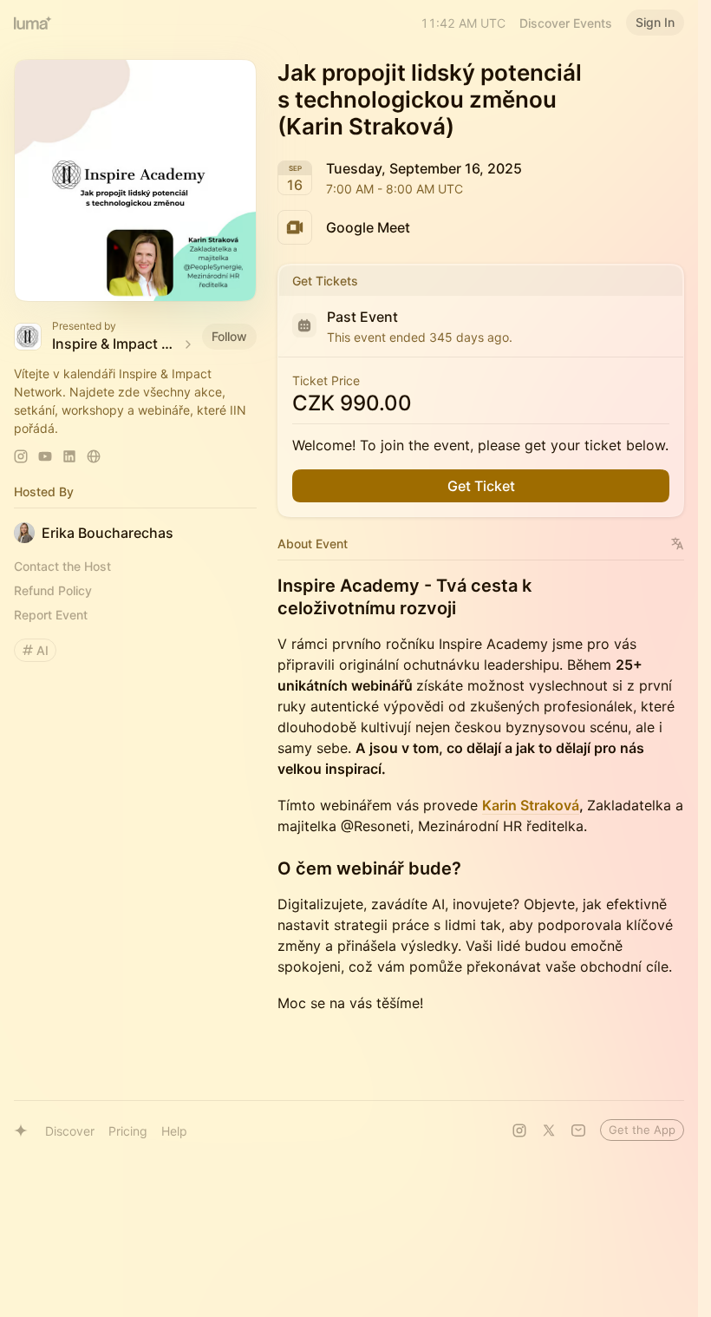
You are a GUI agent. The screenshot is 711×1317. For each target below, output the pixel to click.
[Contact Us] (578, 1130)
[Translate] (677, 543)
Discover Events (565, 23)
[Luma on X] (549, 1130)
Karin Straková (530, 805)
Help (174, 1131)
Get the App (642, 1130)
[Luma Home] (33, 22)
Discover (70, 1131)
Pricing (127, 1131)
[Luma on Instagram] (519, 1130)
